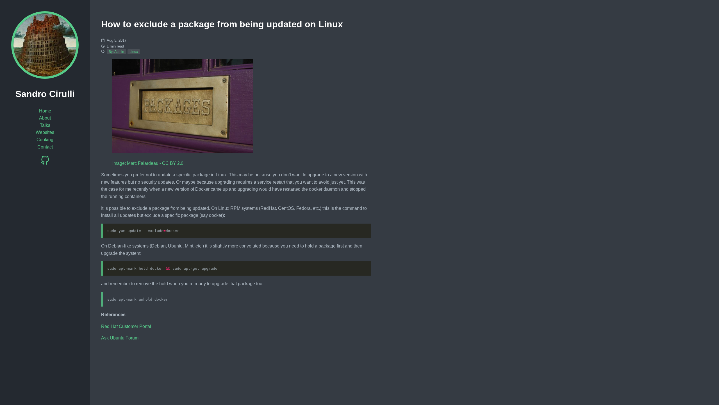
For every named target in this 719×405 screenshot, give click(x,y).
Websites (45, 132)
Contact (45, 147)
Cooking (45, 139)
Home (45, 111)
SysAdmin (116, 51)
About (45, 118)
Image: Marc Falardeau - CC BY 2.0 (147, 163)
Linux (133, 51)
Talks (45, 125)
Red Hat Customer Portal (126, 326)
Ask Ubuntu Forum (119, 338)
